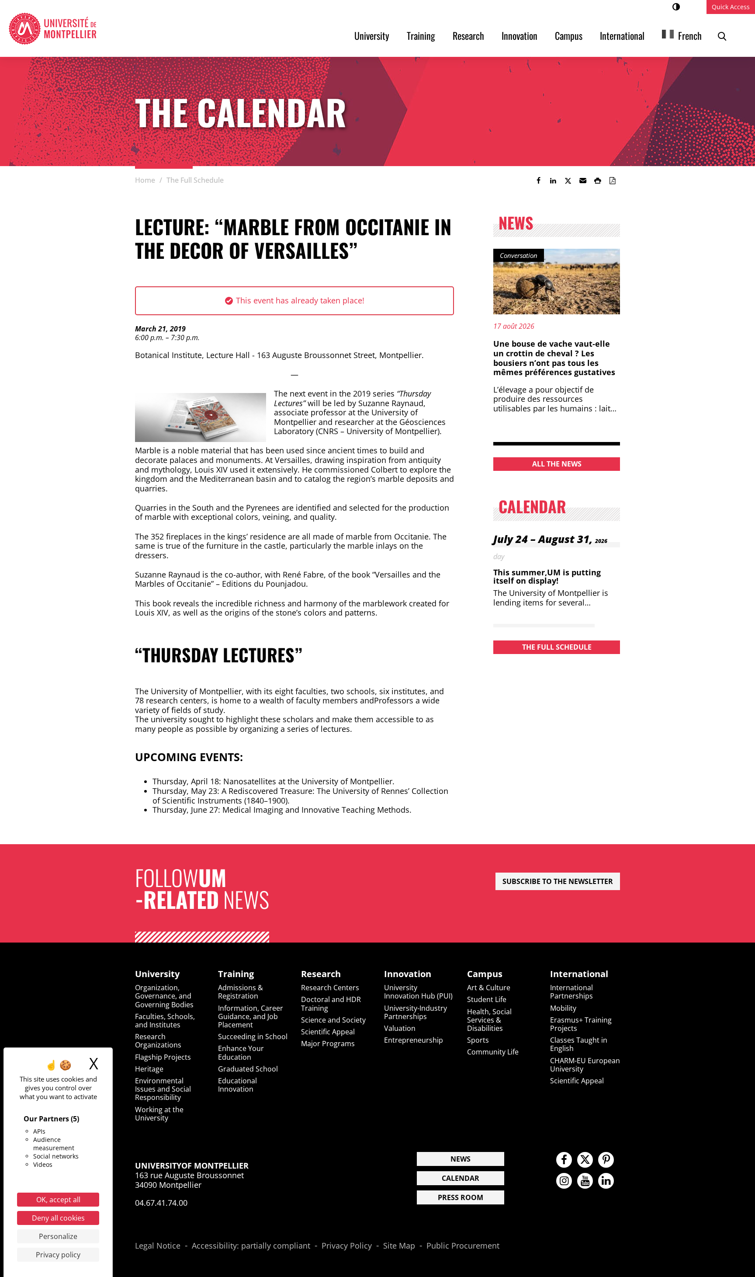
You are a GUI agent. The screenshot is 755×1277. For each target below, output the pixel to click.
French (690, 35)
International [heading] (579, 974)
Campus (568, 35)
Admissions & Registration (240, 992)
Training (421, 35)
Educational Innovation (237, 1085)
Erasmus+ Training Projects (581, 1024)
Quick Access (731, 7)
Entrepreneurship (413, 1040)
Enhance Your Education (241, 1052)
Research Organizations (158, 1041)
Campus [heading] (484, 974)
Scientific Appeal (328, 1032)
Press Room (460, 1197)
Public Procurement (462, 1246)
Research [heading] (321, 974)
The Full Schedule (557, 647)
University (371, 35)
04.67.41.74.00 (161, 1202)
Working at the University (159, 1114)
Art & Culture (488, 987)
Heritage (149, 1069)
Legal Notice (157, 1246)
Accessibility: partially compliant (251, 1246)
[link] (538, 180)
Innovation (519, 35)
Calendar (460, 1178)
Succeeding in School (252, 1036)
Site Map (399, 1246)
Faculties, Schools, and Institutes (165, 1021)
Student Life (486, 999)
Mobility (563, 1008)
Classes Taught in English (578, 1044)
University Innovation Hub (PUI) (418, 992)
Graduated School (248, 1069)
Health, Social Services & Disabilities (489, 1020)
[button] (582, 180)
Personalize (58, 1236)
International (622, 35)
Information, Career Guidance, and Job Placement (250, 1016)
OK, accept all (58, 1199)
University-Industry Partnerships (415, 1012)
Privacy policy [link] (58, 1255)
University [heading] (157, 974)
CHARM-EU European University (585, 1065)
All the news (557, 464)
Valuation (400, 1028)
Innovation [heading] (407, 974)
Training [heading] (236, 974)
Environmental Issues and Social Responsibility (163, 1089)
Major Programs (328, 1043)
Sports (478, 1040)
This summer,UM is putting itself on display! (547, 576)
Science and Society (333, 1020)
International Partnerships (571, 992)
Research (468, 35)
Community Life (493, 1052)
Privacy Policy (347, 1246)
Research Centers (330, 987)
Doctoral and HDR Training (331, 1004)
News (460, 1159)
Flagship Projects (163, 1057)
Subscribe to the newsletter (557, 881)
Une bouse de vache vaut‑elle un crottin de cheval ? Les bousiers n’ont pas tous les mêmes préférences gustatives (554, 357)
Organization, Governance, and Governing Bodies (164, 996)
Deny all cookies (58, 1218)
